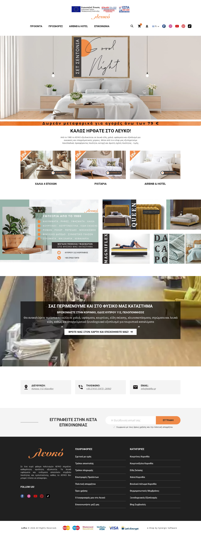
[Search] (131, 26)
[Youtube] (177, 26)
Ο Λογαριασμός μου (145, 26)
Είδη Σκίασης (136, 470)
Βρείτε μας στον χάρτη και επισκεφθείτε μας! (99, 331)
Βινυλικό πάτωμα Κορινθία (143, 484)
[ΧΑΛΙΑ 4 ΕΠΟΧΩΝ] (46, 165)
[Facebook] (164, 26)
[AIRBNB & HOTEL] (155, 165)
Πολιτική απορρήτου (85, 484)
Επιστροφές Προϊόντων (87, 477)
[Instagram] (170, 26)
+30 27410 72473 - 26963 (98, 388)
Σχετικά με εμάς (83, 456)
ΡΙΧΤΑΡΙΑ (100, 183)
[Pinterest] (183, 26)
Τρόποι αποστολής (84, 463)
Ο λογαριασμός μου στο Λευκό (90, 497)
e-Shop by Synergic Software (162, 528)
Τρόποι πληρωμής (84, 470)
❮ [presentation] (7, 77)
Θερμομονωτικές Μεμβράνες (144, 491)
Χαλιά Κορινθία (137, 477)
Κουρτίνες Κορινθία (139, 456)
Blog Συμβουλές (138, 504)
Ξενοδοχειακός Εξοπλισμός (143, 497)
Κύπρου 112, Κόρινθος (42, 388)
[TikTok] (189, 26)
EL (156, 26)
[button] (96, 114)
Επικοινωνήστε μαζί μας (87, 504)
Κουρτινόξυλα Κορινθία (141, 463)
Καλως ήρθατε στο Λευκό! (100, 131)
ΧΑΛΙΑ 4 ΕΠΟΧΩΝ (46, 183)
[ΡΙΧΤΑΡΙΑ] (100, 165)
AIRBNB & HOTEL (155, 183)
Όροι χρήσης (81, 491)
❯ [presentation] (193, 77)
